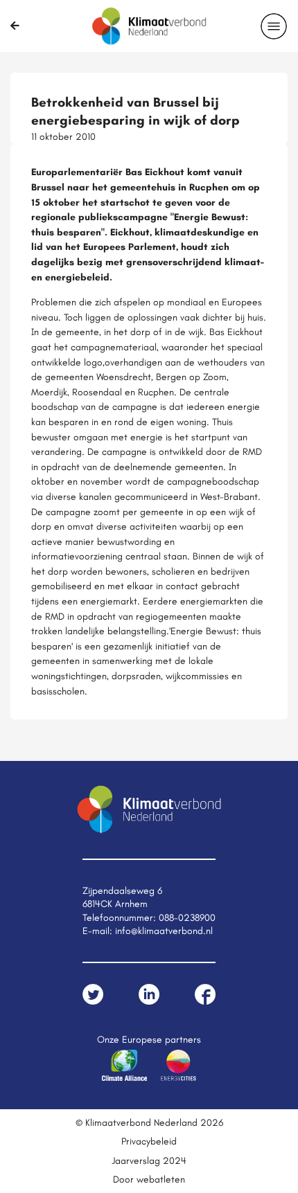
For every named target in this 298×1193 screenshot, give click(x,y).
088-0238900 (187, 917)
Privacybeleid (149, 1141)
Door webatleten (149, 1179)
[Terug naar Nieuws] (14, 25)
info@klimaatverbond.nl (164, 930)
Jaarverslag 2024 (149, 1160)
